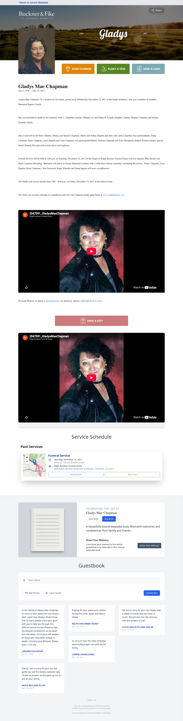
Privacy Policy (83, 708)
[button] (34, 462)
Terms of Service (99, 708)
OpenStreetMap (94, 713)
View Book (93, 518)
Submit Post (152, 593)
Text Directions (76, 474)
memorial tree (53, 300)
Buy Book (109, 518)
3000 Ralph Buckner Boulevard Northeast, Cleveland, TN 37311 (84, 468)
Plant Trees (132, 474)
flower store (96, 300)
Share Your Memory (149, 545)
